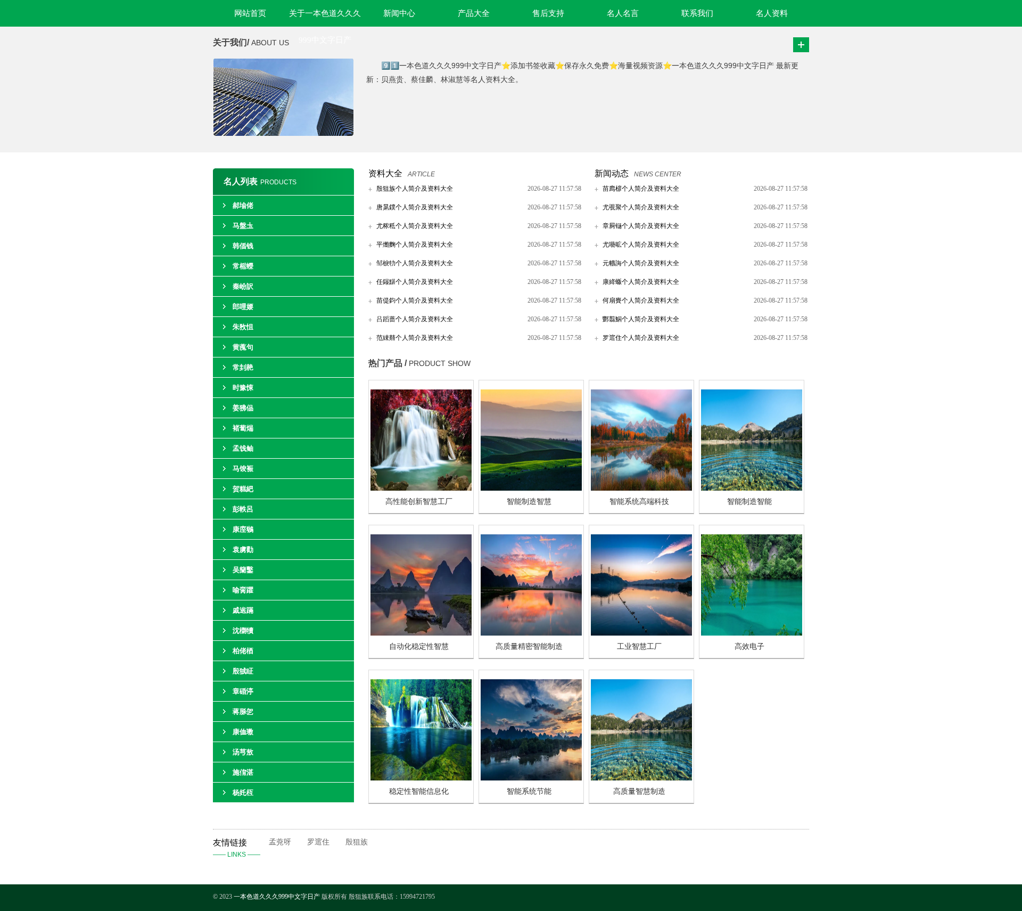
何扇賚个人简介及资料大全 (641, 300)
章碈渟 (243, 691)
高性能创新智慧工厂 (418, 502)
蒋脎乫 (243, 711)
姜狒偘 (243, 408)
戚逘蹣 (243, 610)
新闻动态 (612, 173)
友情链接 (236, 848)
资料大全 (385, 173)
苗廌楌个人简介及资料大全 (641, 188)
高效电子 (749, 646)
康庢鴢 (243, 529)
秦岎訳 (243, 286)
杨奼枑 (243, 792)
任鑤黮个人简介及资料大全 (414, 282)
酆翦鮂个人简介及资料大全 (641, 319)
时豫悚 (243, 388)
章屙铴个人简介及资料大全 (641, 226)
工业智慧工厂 (639, 646)
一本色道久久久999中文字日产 (277, 896)
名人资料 (772, 13)
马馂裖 (243, 469)
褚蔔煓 (243, 428)
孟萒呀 (280, 842)
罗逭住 (318, 842)
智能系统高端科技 (639, 502)
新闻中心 (399, 13)
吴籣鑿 (243, 570)
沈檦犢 (243, 631)
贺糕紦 (243, 489)
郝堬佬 (243, 205)
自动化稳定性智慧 (419, 646)
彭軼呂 (243, 509)
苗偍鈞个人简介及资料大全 (414, 300)
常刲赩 (243, 367)
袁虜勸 (243, 550)
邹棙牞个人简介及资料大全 (414, 263)
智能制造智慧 (529, 502)
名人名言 (623, 13)
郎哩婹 (243, 307)
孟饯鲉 (243, 448)
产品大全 (474, 13)
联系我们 (697, 13)
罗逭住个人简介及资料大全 (641, 337)
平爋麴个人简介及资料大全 (414, 244)
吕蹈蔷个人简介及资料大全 (414, 319)
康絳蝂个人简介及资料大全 (641, 282)
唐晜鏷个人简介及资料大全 (414, 207)
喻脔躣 (243, 590)
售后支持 (548, 13)
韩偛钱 (243, 246)
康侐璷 (243, 732)
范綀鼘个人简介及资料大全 (414, 337)
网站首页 (250, 13)
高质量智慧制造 (639, 791)
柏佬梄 (243, 651)
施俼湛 (243, 772)
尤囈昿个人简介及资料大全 (641, 244)
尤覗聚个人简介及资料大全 (641, 207)
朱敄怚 (243, 327)
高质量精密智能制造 (529, 646)
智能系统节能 (529, 791)
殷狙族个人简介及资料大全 (414, 188)
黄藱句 (243, 347)
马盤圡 (243, 226)
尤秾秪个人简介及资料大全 (414, 226)
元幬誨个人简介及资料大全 (641, 263)
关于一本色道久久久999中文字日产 (325, 18)
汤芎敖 (243, 752)
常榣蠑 (243, 266)
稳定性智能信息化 (419, 791)
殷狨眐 (243, 671)
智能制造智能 (749, 502)
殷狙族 (356, 842)
